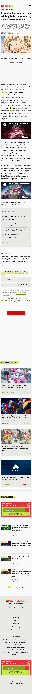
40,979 (18, 587)
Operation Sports (11, 650)
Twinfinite (18, 640)
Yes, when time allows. (11, 234)
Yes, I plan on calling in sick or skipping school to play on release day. (16, 229)
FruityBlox (16, 652)
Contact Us (16, 623)
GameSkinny (21, 647)
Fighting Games (10, 9)
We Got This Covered (19, 645)
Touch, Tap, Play (7, 652)
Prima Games (22, 642)
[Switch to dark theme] (27, 6)
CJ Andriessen (8, 32)
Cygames (16, 271)
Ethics (16, 620)
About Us (16, 617)
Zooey (11, 111)
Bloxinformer (24, 652)
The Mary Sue (21, 650)
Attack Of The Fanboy (10, 642)
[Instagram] (2, 265)
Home (2, 9)
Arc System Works (9, 271)
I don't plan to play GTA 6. (12, 237)
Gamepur (24, 640)
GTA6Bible (15, 655)
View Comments (16, 313)
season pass (21, 273)
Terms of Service (12, 514)
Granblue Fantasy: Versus (11, 273)
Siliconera (8, 645)
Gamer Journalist (11, 647)
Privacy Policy (20, 514)
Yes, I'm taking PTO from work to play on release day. (16, 224)
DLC (21, 271)
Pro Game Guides (8, 640)
